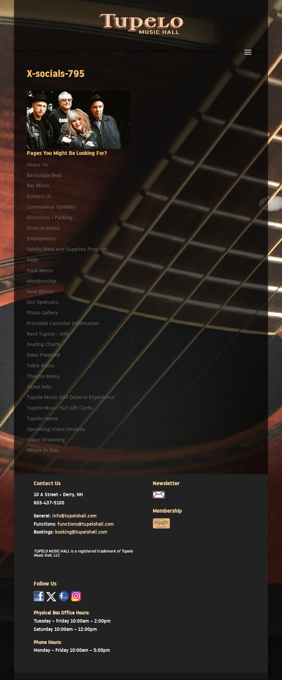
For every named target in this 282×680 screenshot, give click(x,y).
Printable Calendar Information (63, 323)
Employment (41, 238)
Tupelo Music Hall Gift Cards (60, 407)
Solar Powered (43, 355)
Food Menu (40, 270)
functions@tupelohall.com (85, 524)
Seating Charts (44, 344)
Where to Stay (43, 450)
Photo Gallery (42, 312)
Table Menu (40, 365)
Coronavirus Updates (51, 206)
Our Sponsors (42, 302)
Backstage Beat (44, 175)
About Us (37, 164)
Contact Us (39, 196)
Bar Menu (38, 185)
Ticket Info (39, 386)
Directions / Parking (50, 217)
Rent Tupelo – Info (48, 334)
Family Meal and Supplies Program (67, 249)
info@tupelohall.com (74, 515)
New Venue (40, 291)
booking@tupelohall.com (81, 531)
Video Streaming (46, 439)
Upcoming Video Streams (56, 429)
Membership (41, 281)
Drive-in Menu (43, 228)
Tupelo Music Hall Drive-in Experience (71, 397)
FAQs (33, 259)
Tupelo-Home (42, 418)
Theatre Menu (43, 376)
